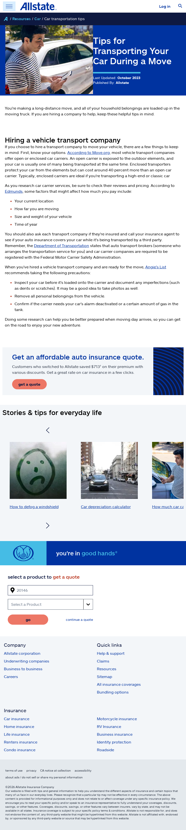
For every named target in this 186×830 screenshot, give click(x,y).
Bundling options (113, 692)
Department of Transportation (61, 245)
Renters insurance (20, 742)
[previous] (47, 431)
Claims (103, 661)
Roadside (105, 749)
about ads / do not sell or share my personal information (44, 777)
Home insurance (19, 726)
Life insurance (17, 734)
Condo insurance (19, 749)
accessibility (83, 770)
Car (37, 18)
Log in (164, 6)
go (28, 619)
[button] (180, 6)
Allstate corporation (22, 653)
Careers (11, 676)
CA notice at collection (55, 770)
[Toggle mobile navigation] (9, 6)
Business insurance (114, 734)
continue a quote (79, 619)
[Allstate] (5, 19)
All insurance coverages (119, 684)
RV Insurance (109, 726)
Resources (21, 18)
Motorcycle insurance (117, 718)
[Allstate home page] (38, 6)
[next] (47, 526)
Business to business (23, 668)
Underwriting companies (26, 661)
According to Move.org (88, 152)
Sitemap (104, 676)
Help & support (110, 653)
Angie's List (155, 266)
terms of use (14, 770)
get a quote (29, 384)
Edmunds (14, 191)
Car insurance (16, 718)
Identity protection (114, 742)
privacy (31, 770)
